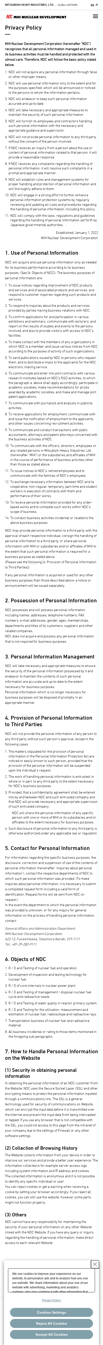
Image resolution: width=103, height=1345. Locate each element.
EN (92, 5)
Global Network (41, 4)
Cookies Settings (51, 1312)
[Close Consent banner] (95, 1264)
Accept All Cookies (52, 1334)
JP (96, 5)
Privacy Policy (51, 1300)
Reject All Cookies (51, 1323)
